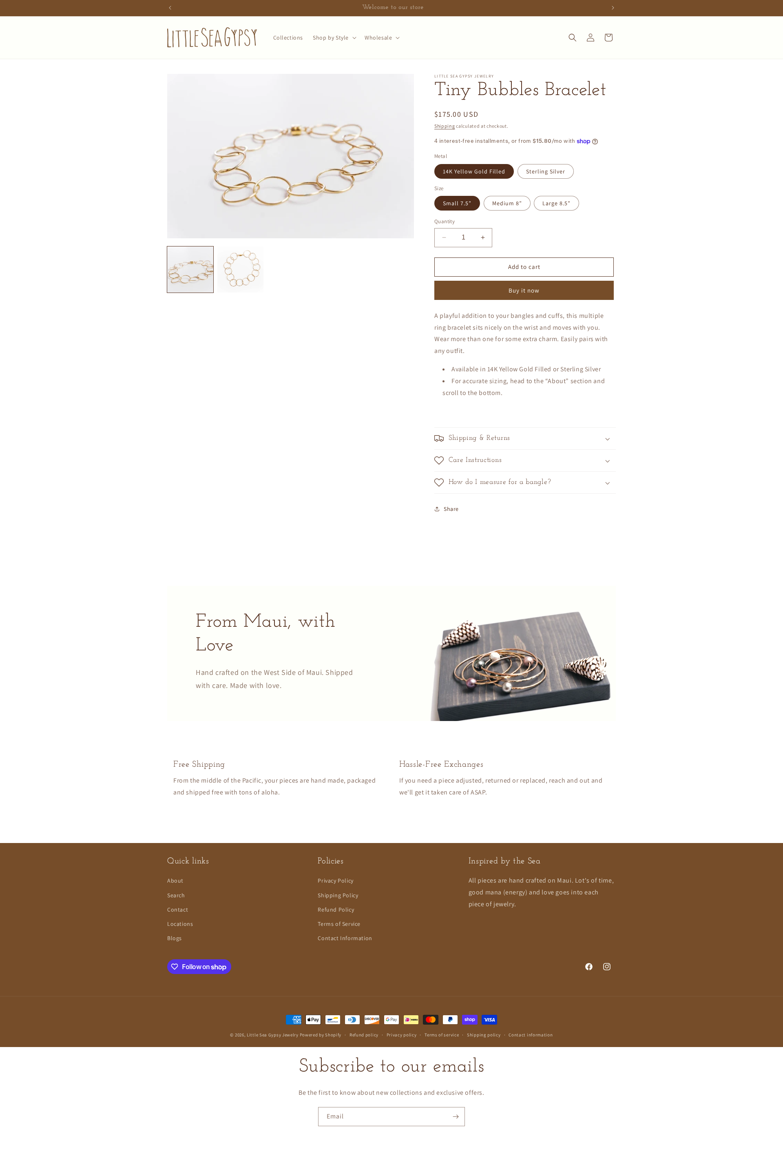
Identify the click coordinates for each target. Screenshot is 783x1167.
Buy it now (524, 290)
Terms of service (442, 1035)
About (175, 880)
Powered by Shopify (321, 1035)
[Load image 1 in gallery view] (190, 269)
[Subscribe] (455, 1116)
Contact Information (345, 938)
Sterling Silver (545, 171)
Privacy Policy (335, 880)
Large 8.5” (556, 203)
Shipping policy (484, 1035)
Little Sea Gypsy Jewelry (273, 1035)
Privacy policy (402, 1035)
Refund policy (363, 1035)
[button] (334, 37)
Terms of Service (339, 923)
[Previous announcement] (170, 8)
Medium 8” (507, 203)
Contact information (531, 1035)
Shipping (444, 126)
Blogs (174, 938)
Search (176, 895)
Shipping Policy (338, 895)
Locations (180, 923)
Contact (177, 909)
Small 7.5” (457, 203)
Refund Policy (336, 909)
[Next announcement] (613, 8)
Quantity (444, 221)
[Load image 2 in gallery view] (240, 269)
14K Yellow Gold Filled (474, 171)
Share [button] (451, 509)
